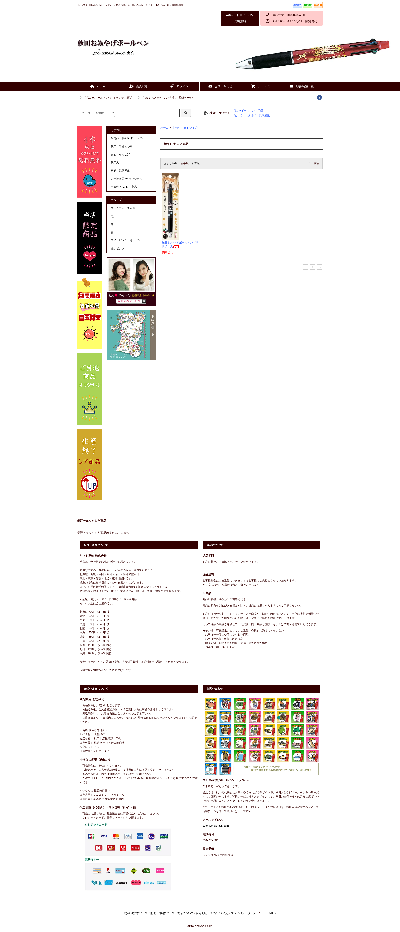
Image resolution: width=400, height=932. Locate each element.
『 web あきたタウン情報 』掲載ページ (167, 97)
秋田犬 (238, 115)
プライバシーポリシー (244, 913)
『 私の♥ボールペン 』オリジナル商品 (108, 97)
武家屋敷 (264, 115)
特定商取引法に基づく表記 (212, 913)
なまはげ (250, 115)
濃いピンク (117, 248)
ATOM (273, 913)
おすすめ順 (171, 163)
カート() (264, 86)
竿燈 (260, 110)
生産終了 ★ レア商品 (185, 127)
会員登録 (142, 86)
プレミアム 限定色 (123, 208)
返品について (185, 913)
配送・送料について (162, 913)
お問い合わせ (223, 86)
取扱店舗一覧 (305, 86)
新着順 (195, 163)
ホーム (101, 86)
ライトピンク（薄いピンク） (128, 240)
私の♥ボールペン (244, 110)
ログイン (183, 86)
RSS (263, 913)
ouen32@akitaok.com (215, 825)
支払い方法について (136, 913)
